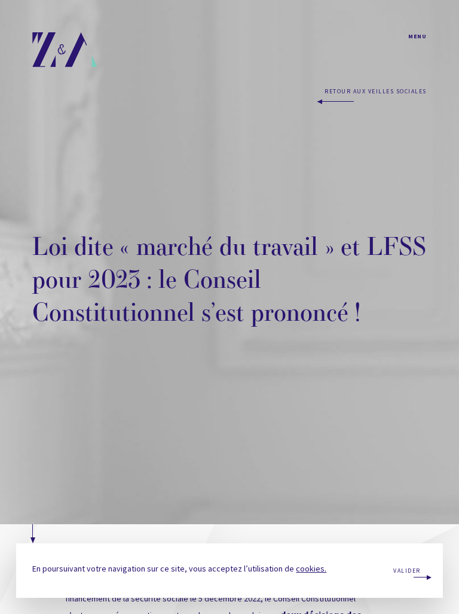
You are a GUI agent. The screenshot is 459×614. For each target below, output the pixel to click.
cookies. (311, 568)
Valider (407, 571)
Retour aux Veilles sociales (375, 91)
